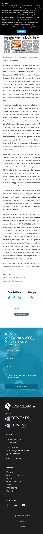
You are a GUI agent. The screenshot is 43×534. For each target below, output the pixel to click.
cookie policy (18, 8)
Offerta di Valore (13, 481)
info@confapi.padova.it (21, 450)
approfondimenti (21, 314)
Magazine (10, 484)
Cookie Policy (21, 526)
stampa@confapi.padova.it (12, 281)
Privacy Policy (21, 521)
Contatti (9, 491)
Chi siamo (10, 472)
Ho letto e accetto (22, 376)
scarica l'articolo (9, 270)
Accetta (21, 31)
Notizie (9, 478)
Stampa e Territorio (14, 475)
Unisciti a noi (11, 488)
